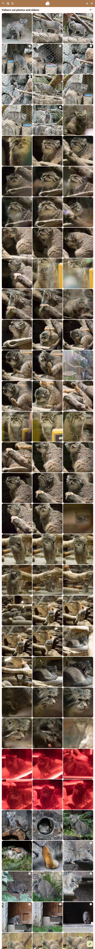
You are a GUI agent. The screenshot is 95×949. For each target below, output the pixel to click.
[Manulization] (47, 3)
